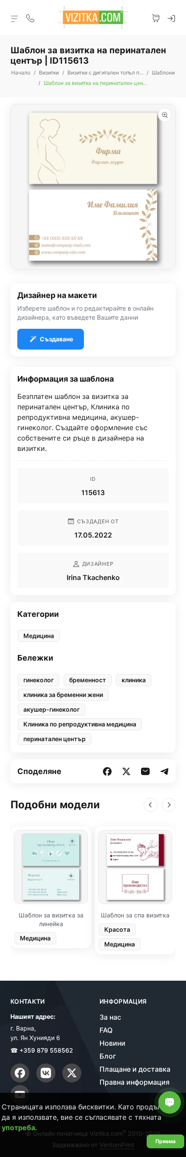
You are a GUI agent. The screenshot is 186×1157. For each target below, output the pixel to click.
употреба (18, 1127)
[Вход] (171, 17)
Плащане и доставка (134, 1069)
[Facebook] (19, 1072)
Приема (165, 1141)
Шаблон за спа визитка (135, 915)
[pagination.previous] (150, 805)
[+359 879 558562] (30, 17)
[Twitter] (71, 1072)
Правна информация (134, 1082)
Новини (112, 1043)
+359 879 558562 (46, 1050)
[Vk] (45, 1072)
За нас (110, 1017)
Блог (107, 1056)
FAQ (105, 1030)
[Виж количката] (155, 17)
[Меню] (14, 18)
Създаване (56, 339)
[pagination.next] (169, 805)
